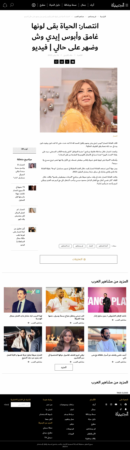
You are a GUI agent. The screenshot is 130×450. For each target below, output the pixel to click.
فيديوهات (70, 428)
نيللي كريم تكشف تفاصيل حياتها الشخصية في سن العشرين (66, 356)
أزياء (92, 5)
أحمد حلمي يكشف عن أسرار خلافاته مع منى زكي (108, 356)
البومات (71, 433)
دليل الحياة (54, 5)
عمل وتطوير (69, 419)
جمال (83, 5)
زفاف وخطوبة (90, 438)
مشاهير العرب (79, 16)
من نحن (49, 404)
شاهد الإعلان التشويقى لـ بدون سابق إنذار (110, 316)
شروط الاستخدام (45, 414)
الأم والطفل (91, 433)
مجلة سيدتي (47, 427)
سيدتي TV (48, 437)
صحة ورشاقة (70, 5)
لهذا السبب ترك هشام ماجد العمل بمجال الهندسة (26, 317)
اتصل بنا (49, 409)
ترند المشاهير (65, 246)
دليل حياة (92, 419)
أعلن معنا (48, 419)
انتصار (91, 246)
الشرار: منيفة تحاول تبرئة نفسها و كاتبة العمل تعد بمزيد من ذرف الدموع (24, 356)
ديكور (72, 424)
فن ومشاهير (92, 16)
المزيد (64, 367)
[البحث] (12, 5)
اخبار (72, 409)
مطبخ (42, 5)
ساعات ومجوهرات (67, 404)
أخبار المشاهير (103, 246)
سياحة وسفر (69, 414)
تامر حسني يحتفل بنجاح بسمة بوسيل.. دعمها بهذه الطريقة (66, 317)
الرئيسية (103, 16)
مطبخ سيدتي (47, 432)
